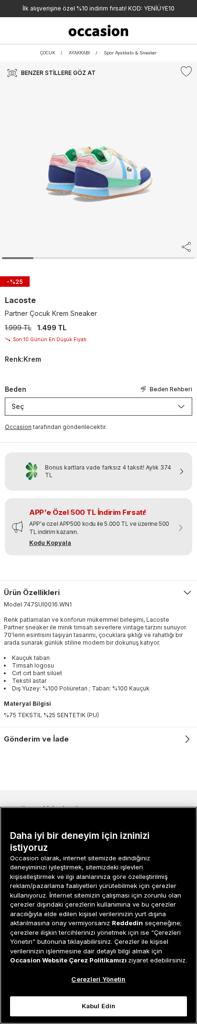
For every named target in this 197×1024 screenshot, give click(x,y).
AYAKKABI (79, 52)
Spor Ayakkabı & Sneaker (130, 52)
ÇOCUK (47, 52)
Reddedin (127, 923)
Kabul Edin (98, 1006)
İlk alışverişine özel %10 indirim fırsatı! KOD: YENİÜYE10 (98, 8)
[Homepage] (98, 30)
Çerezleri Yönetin (98, 979)
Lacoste (20, 300)
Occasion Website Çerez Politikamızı (69, 960)
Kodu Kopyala (50, 542)
